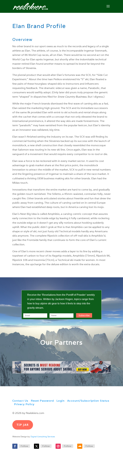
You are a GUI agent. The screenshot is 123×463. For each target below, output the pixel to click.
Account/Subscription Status (88, 400)
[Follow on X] (36, 446)
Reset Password (42, 400)
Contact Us (20, 400)
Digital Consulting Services (43, 436)
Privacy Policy (24, 404)
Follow (24, 446)
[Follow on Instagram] (58, 446)
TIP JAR (23, 425)
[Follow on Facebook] (14, 446)
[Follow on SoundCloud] (79, 446)
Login (61, 400)
